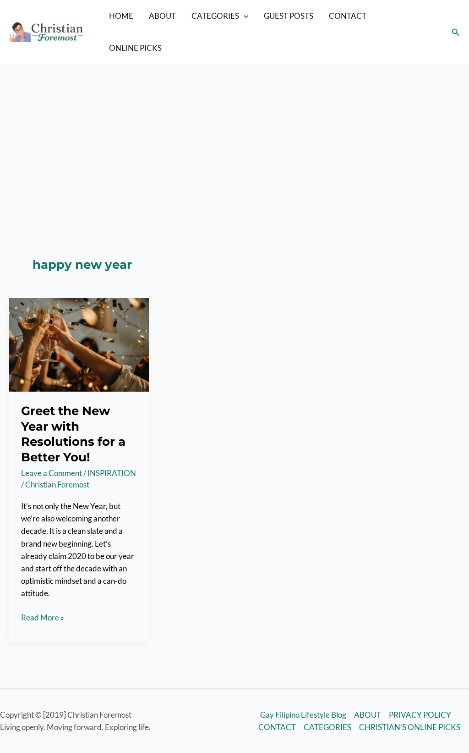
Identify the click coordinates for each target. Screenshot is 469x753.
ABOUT (162, 16)
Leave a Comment (51, 473)
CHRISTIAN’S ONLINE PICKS (409, 727)
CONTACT (347, 16)
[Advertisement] (234, 133)
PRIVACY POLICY (420, 715)
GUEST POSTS (288, 16)
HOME (121, 16)
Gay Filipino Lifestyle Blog (303, 715)
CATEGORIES (215, 16)
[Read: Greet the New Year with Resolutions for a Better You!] (79, 344)
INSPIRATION (111, 473)
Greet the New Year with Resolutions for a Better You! (73, 434)
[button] (243, 16)
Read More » (42, 618)
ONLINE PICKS (135, 48)
